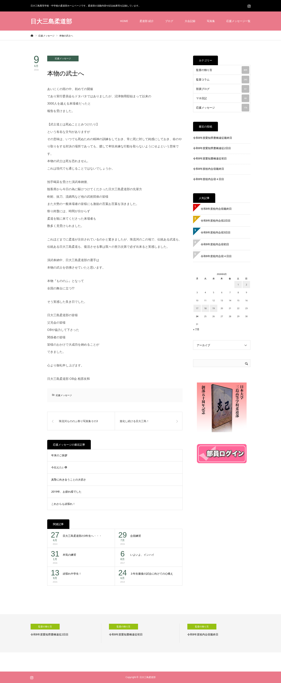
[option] (66, 633)
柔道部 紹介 (147, 21)
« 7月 (196, 329)
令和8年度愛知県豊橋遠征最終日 (212, 138)
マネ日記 (221, 98)
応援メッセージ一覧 (238, 21)
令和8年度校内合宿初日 (216, 244)
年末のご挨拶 (59, 455)
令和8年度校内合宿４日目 (208, 179)
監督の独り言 (221, 70)
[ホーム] (32, 35)
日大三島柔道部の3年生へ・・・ (82, 536)
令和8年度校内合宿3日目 (216, 232)
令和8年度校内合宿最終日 (208, 169)
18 (205, 308)
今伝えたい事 (59, 467)
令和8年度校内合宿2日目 (216, 220)
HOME (124, 21)
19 (213, 308)
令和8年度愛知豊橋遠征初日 (210, 158)
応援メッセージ (63, 58)
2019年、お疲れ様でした (66, 491)
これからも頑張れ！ (63, 504)
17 (197, 308)
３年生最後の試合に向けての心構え (151, 573)
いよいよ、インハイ (142, 554)
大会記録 (190, 21)
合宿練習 (135, 536)
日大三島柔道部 (51, 21)
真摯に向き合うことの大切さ (68, 479)
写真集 (211, 21)
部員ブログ (221, 89)
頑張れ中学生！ (72, 573)
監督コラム (221, 79)
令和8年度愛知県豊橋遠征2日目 (212, 148)
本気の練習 (69, 554)
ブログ (169, 21)
